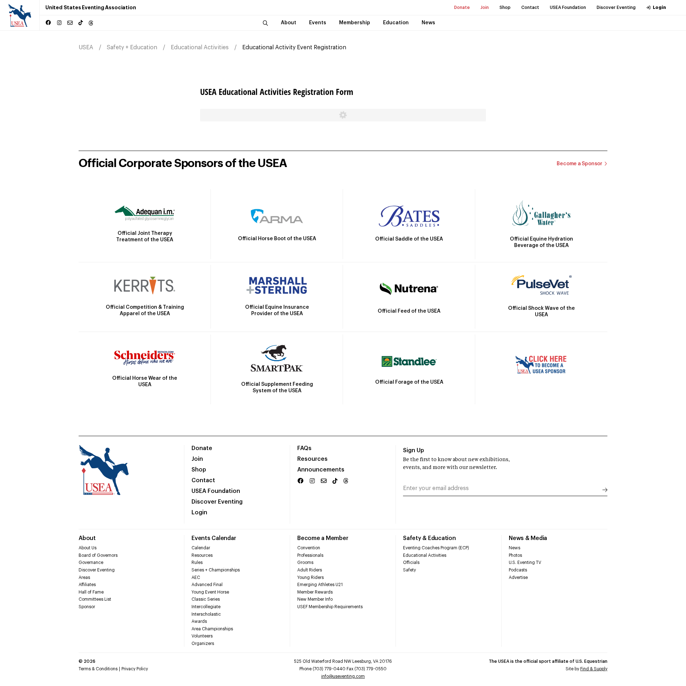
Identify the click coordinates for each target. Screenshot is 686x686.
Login (659, 7)
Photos (515, 555)
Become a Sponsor (579, 163)
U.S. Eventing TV (525, 562)
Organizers (203, 643)
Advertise (518, 577)
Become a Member (322, 538)
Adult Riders (309, 570)
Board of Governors (98, 555)
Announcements (320, 470)
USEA (86, 47)
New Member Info (315, 599)
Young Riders (310, 577)
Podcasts (518, 570)
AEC (196, 577)
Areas (84, 577)
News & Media (528, 538)
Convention (308, 548)
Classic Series (206, 599)
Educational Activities (200, 47)
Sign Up (413, 450)
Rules (197, 562)
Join (485, 7)
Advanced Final (207, 584)
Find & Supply (593, 669)
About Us (87, 548)
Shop (505, 7)
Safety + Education (132, 47)
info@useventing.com (343, 676)
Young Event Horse (210, 592)
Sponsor (87, 607)
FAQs (304, 448)
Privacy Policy (134, 669)
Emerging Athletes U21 (320, 584)
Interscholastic (206, 614)
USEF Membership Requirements (330, 607)
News (514, 548)
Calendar (201, 548)
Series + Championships (216, 570)
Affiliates (87, 584)
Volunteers (202, 636)
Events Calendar (214, 538)
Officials (411, 562)
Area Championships (212, 629)
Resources (312, 459)
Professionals (310, 555)
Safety (409, 570)
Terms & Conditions (98, 669)
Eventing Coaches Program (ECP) (436, 548)
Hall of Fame (91, 592)
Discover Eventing (616, 7)
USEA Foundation (568, 7)
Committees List (95, 599)
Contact (530, 7)
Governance (91, 562)
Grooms (305, 562)
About (87, 538)
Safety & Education (429, 538)
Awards (199, 621)
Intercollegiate (206, 607)
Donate (462, 7)
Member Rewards (315, 592)
